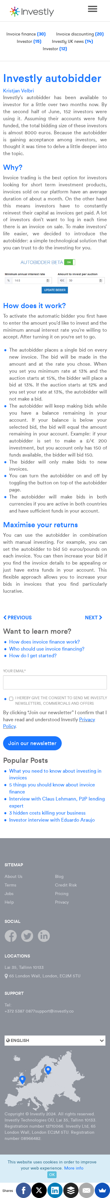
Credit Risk (66, 885)
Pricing (61, 893)
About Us (13, 876)
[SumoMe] (102, 1190)
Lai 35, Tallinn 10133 (24, 967)
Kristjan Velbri (18, 91)
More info (73, 1168)
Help (9, 902)
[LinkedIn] (55, 1190)
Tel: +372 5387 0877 (20, 1008)
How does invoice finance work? (44, 642)
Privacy (62, 902)
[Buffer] (71, 1190)
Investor (29, 41)
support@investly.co (54, 1011)
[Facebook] (23, 1190)
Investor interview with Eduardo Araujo (52, 820)
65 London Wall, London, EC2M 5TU (44, 976)
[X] (39, 1190)
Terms (10, 885)
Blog (59, 876)
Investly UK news (72, 41)
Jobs (9, 893)
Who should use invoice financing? (46, 649)
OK (52, 1175)
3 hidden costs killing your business (47, 813)
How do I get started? (33, 656)
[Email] (86, 1190)
